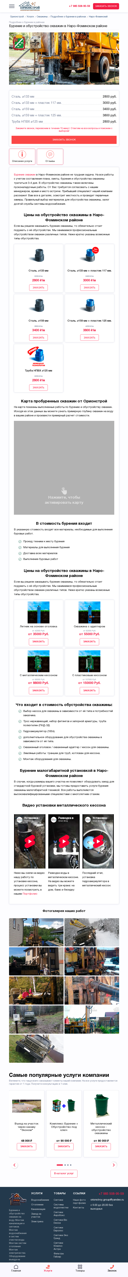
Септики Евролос (58, 1229)
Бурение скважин (24, 175)
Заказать (38, 287)
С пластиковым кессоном (89, 675)
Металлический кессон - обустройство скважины (101, 1129)
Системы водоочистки (61, 1206)
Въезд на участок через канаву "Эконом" (26, 1127)
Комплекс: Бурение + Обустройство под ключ (64, 1127)
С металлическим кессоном (38, 675)
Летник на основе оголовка (38, 626)
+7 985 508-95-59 (79, 6)
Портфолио (30, 894)
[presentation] (14, 1165)
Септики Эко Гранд (61, 1237)
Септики (58, 1200)
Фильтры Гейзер (59, 1255)
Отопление (37, 1205)
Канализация (38, 1209)
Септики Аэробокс (59, 1214)
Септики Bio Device (60, 1221)
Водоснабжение (40, 1200)
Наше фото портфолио (79, 1201)
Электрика (37, 1222)
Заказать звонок (64, 140)
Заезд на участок (36, 1215)
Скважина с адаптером (89, 626)
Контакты (78, 1208)
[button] (12, 6)
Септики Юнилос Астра (58, 1246)
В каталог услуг (64, 1174)
